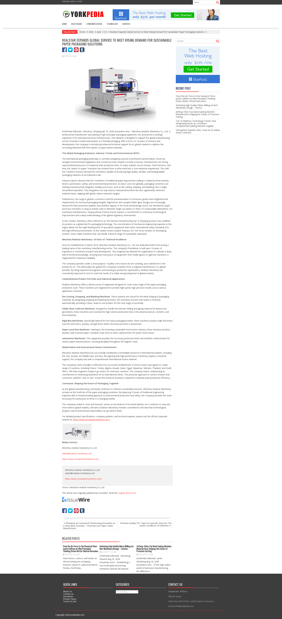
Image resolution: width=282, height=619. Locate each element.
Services (126, 23)
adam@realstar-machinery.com (77, 453)
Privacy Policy (69, 599)
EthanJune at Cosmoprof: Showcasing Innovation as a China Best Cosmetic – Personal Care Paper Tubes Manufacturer (89, 526)
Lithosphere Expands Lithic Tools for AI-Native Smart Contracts (198, 131)
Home (64, 23)
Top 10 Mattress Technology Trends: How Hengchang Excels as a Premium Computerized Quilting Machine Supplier (196, 123)
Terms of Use (69, 601)
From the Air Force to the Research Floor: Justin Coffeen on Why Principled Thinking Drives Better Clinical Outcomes (80, 549)
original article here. (127, 493)
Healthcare (76, 23)
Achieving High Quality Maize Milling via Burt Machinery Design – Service (117, 547)
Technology (112, 23)
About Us (67, 591)
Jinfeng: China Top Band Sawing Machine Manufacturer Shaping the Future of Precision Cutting (153, 549)
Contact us (68, 594)
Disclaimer (68, 596)
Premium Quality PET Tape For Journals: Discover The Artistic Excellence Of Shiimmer (146, 524)
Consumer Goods (94, 23)
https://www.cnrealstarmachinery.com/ (80, 459)
